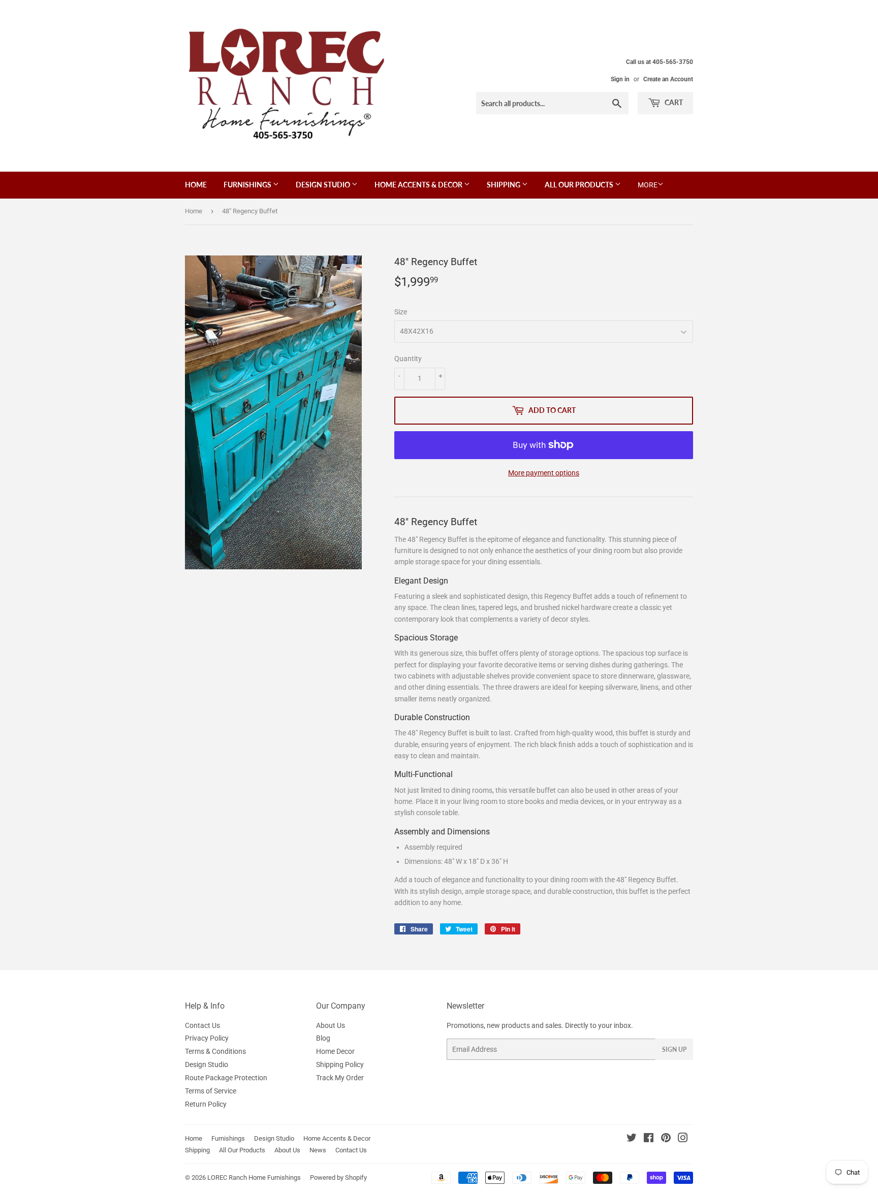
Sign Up (674, 1049)
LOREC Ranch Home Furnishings (254, 1177)
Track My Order (340, 1078)
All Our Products (580, 184)
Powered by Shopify (338, 1177)
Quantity (408, 358)
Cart (673, 102)
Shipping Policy (340, 1064)
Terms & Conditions (215, 1051)
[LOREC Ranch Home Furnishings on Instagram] (683, 1139)
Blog (323, 1038)
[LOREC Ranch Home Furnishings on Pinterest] (666, 1139)
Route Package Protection (226, 1078)
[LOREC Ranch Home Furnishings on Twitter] (631, 1139)
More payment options (543, 473)
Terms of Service (210, 1091)
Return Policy (206, 1104)
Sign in (620, 79)
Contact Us (202, 1025)
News (317, 1150)
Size (400, 312)
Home (196, 184)
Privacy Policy (207, 1038)
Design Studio (324, 184)
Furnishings (248, 184)
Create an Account (668, 79)
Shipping (504, 184)
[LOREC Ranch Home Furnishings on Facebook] (648, 1139)
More (647, 185)
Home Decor (335, 1051)
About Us (330, 1025)
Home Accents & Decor (419, 184)
